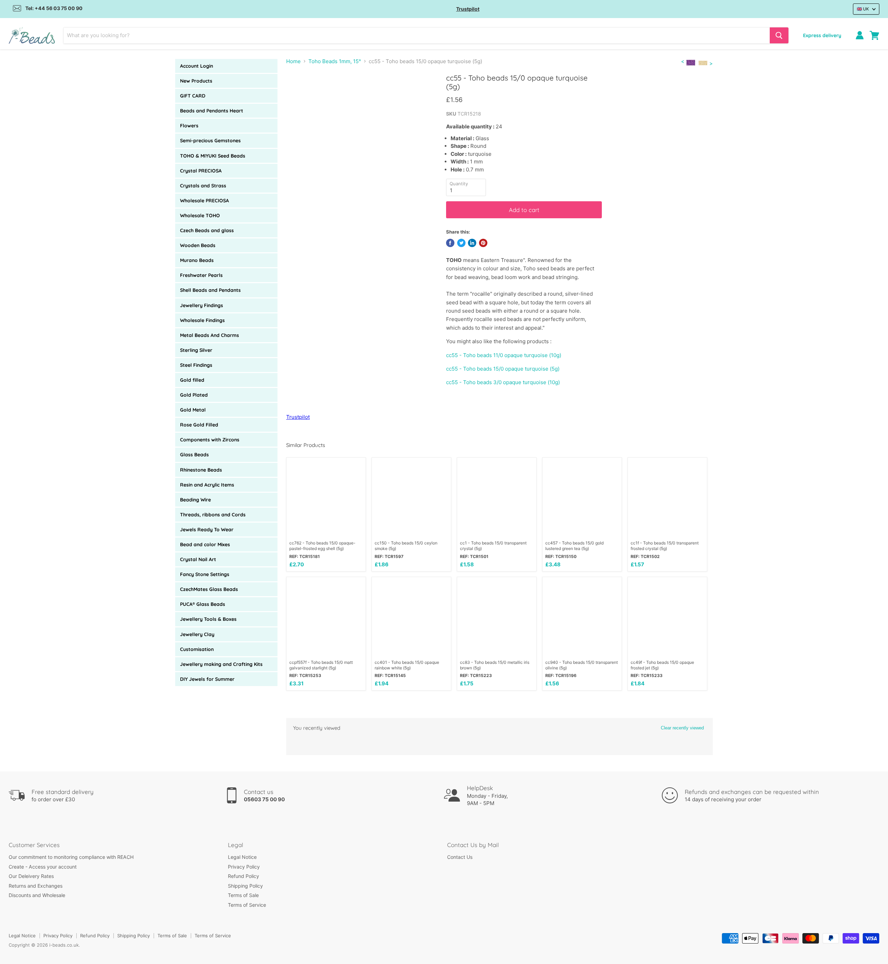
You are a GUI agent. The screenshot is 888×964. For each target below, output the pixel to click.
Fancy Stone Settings (204, 574)
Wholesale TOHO (200, 215)
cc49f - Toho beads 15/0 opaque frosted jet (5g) (662, 665)
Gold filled (192, 380)
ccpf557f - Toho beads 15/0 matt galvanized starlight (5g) (321, 665)
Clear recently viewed (682, 727)
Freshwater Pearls (201, 275)
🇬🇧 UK (863, 8)
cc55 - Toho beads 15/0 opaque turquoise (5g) (503, 368)
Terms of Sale (243, 895)
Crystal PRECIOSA (201, 171)
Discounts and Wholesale (37, 895)
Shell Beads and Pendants (210, 290)
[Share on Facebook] (450, 243)
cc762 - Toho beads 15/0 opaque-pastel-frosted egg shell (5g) (322, 545)
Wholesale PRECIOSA (204, 200)
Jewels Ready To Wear (206, 529)
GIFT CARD (192, 96)
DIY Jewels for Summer (207, 679)
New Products (196, 81)
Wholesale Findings (202, 320)
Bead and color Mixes (205, 544)
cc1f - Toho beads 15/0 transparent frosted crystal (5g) (665, 545)
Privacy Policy (244, 867)
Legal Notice (242, 857)
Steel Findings (196, 365)
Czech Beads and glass (207, 230)
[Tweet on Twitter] (461, 243)
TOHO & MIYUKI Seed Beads (212, 156)
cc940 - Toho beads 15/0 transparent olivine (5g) (581, 665)
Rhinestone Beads (201, 470)
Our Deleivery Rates (31, 876)
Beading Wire (195, 500)
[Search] (779, 35)
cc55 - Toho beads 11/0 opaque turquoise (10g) (503, 355)
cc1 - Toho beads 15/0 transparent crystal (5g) (493, 545)
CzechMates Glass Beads (209, 589)
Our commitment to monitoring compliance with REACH (71, 857)
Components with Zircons (209, 440)
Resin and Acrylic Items (207, 485)
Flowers (189, 125)
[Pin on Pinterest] (483, 243)
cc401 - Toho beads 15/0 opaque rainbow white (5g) (407, 665)
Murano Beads (197, 260)
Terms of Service (247, 905)
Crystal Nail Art (198, 559)
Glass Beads (194, 454)
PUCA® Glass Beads (202, 604)
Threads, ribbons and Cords (213, 514)
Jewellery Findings (201, 305)
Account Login (196, 66)
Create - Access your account (43, 867)
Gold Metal (193, 410)
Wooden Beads (197, 245)
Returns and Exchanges (35, 886)
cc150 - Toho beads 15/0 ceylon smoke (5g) (406, 545)
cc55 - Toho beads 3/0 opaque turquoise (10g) (503, 382)
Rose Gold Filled (199, 425)
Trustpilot (467, 9)
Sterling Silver (196, 350)
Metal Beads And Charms (209, 335)
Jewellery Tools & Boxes (208, 619)
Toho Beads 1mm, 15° (334, 61)
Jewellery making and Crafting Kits (221, 664)
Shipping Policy (245, 886)
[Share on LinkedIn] (472, 243)
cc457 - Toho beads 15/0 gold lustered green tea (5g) (574, 545)
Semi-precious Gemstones (210, 140)
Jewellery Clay (197, 634)
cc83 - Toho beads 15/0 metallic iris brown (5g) (494, 665)
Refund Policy (243, 876)
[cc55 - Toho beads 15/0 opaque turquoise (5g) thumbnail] (312, 93)
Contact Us (459, 857)
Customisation (197, 649)
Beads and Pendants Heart (211, 111)
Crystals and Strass (203, 186)
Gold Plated (194, 395)
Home (293, 61)
